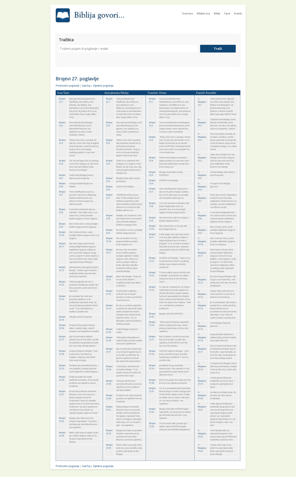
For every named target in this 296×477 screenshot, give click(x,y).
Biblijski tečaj (203, 13)
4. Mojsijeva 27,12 (202, 279)
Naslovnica (187, 13)
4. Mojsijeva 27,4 (202, 157)
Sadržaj (86, 85)
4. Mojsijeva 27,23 (202, 448)
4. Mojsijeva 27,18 (202, 366)
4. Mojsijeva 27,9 (202, 230)
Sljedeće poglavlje (103, 85)
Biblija (217, 13)
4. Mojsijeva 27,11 (202, 252)
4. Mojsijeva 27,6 (202, 186)
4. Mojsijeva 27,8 (202, 215)
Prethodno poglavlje (67, 85)
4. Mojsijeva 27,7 (202, 198)
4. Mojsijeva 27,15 (202, 326)
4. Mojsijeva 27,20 (202, 395)
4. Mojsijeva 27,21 (202, 406)
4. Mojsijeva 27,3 (202, 137)
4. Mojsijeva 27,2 (202, 122)
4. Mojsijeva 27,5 (202, 175)
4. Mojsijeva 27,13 (202, 294)
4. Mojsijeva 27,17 (202, 348)
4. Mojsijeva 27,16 (202, 337)
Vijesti (227, 13)
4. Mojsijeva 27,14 (202, 305)
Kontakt (238, 13)
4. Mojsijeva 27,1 (202, 101)
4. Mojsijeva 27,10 (202, 241)
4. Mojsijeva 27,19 (202, 380)
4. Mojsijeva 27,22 (202, 433)
